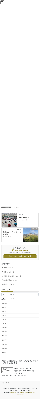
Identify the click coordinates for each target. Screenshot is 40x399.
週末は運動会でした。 (25, 217)
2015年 (4, 348)
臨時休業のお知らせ (8, 284)
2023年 (4, 315)
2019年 (4, 332)
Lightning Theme (23, 392)
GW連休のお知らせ (8, 272)
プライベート (15, 207)
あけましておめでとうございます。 (13, 276)
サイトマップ (5, 383)
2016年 (4, 344)
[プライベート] (30, 234)
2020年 (4, 328)
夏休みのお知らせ (7, 268)
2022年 (4, 319)
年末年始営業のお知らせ (9, 280)
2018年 (4, 336)
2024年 (4, 311)
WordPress (13, 392)
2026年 (4, 303)
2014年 (4, 352)
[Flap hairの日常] (9, 220)
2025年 (4, 307)
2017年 (4, 340)
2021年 (4, 323)
